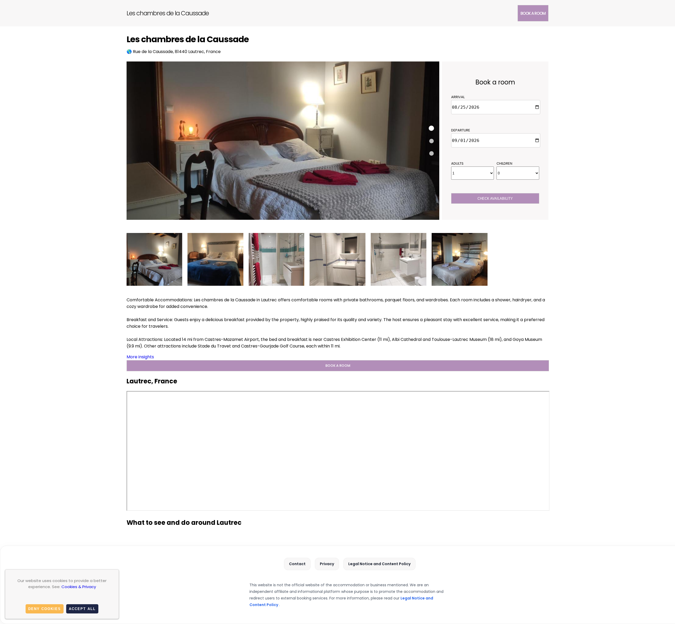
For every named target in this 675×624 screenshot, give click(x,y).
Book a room (533, 13)
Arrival (458, 96)
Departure (460, 130)
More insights (140, 357)
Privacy (327, 563)
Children (504, 163)
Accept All (82, 609)
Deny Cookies (44, 609)
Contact (297, 563)
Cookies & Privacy (78, 586)
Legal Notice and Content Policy (379, 563)
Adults (457, 163)
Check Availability (495, 199)
